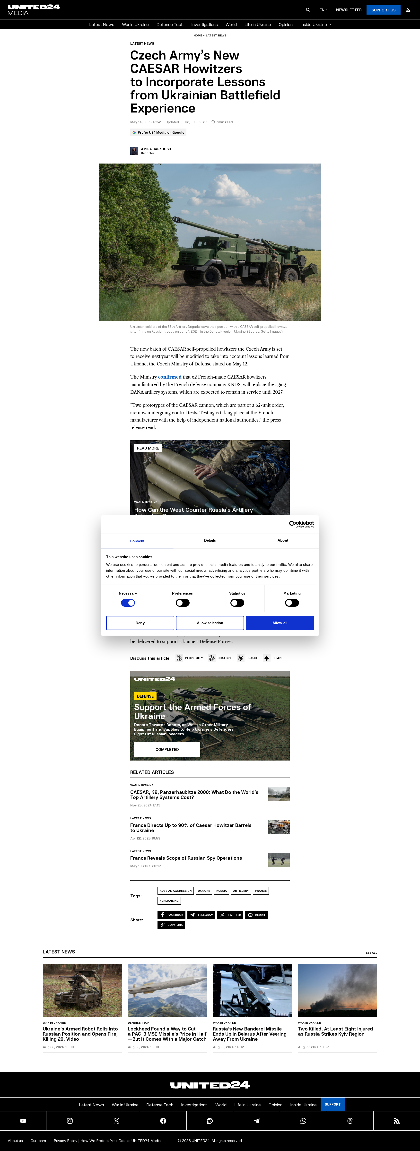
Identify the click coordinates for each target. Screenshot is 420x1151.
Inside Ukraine (313, 24)
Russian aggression (176, 891)
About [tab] (283, 540)
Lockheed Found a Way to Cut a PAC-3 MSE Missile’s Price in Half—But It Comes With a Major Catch (167, 1033)
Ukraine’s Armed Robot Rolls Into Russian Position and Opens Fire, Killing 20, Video (80, 1033)
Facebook (175, 915)
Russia (221, 891)
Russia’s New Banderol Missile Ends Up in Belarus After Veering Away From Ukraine (250, 1033)
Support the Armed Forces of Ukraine (192, 711)
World (231, 24)
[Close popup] (414, 1120)
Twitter (234, 915)
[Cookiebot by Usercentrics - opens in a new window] (292, 524)
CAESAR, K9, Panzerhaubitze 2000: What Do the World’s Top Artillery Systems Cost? (194, 794)
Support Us (384, 10)
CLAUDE (252, 658)
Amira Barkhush (156, 149)
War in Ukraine (135, 24)
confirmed (170, 377)
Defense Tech (170, 24)
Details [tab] (210, 540)
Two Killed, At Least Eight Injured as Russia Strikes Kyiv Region (335, 1031)
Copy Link (175, 925)
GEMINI (277, 658)
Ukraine (204, 891)
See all (371, 952)
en (322, 9)
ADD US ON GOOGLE (293, 1132)
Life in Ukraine (258, 24)
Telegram (205, 915)
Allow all (279, 623)
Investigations (204, 24)
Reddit (260, 915)
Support (333, 1104)
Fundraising (169, 901)
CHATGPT (225, 658)
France (261, 891)
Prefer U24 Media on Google (161, 132)
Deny (140, 623)
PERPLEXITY (194, 658)
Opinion (286, 24)
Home (198, 35)
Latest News (101, 24)
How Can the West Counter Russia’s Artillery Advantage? (193, 512)
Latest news (216, 35)
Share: (136, 919)
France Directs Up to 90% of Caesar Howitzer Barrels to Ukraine (191, 827)
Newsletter (349, 9)
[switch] (183, 603)
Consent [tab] (137, 541)
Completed (167, 749)
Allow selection (210, 623)
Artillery (241, 891)
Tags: (136, 895)
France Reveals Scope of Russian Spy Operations (186, 857)
